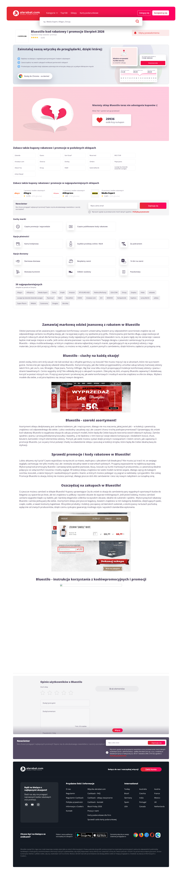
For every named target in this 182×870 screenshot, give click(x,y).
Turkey (127, 789)
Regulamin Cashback (74, 798)
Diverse (42, 162)
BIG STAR (118, 155)
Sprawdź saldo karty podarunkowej (102, 819)
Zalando (17, 155)
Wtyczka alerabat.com (97, 789)
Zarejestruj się (160, 13)
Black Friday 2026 (95, 806)
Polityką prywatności (141, 212)
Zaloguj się (144, 13)
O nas (68, 789)
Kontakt (69, 811)
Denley (67, 162)
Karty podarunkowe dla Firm (99, 815)
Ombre (92, 162)
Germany (128, 798)
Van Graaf (68, 155)
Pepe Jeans (118, 162)
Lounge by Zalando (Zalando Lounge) (121, 168)
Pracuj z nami (93, 811)
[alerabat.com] (26, 13)
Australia (143, 789)
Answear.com (19, 162)
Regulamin (70, 793)
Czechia (142, 793)
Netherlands (159, 806)
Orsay (42, 168)
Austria (157, 789)
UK (155, 802)
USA (126, 806)
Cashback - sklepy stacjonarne (100, 798)
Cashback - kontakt (95, 802)
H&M (66, 168)
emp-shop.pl (19, 174)
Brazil (126, 793)
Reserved (93, 155)
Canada (142, 806)
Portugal (142, 802)
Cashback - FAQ (94, 793)
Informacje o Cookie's (75, 806)
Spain (126, 802)
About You (18, 168)
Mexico (157, 798)
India (141, 798)
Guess (42, 155)
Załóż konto (151, 769)
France (157, 793)
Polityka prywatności (74, 802)
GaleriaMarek (94, 168)
